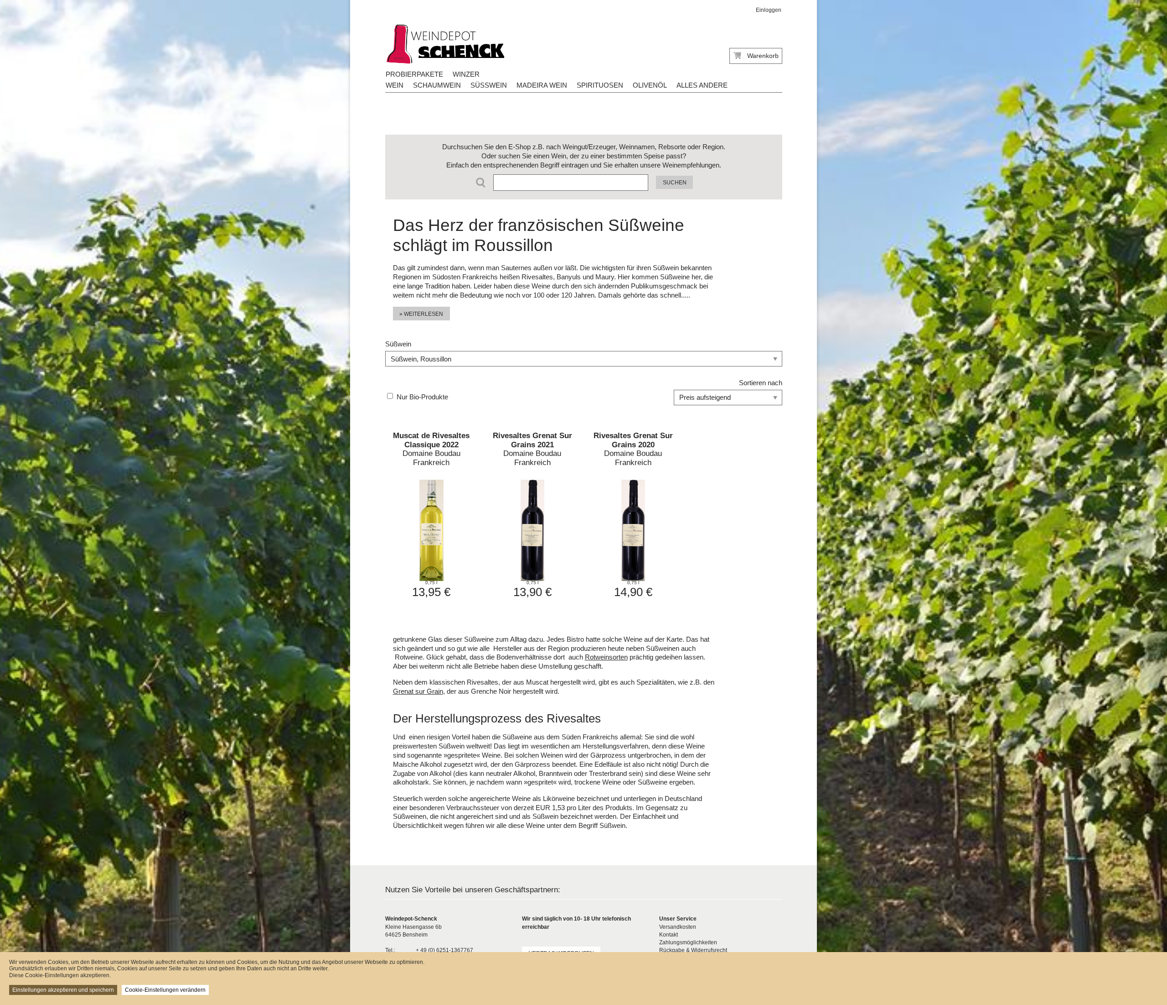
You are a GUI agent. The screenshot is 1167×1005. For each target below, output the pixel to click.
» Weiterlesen (421, 314)
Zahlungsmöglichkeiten (688, 942)
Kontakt (668, 935)
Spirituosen (600, 85)
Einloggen (768, 10)
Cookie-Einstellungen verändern (165, 990)
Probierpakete (414, 74)
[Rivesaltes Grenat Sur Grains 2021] (532, 514)
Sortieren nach (760, 383)
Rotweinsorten (606, 657)
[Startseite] (444, 44)
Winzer (466, 74)
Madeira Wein (541, 85)
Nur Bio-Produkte (422, 397)
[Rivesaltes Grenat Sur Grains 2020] (633, 514)
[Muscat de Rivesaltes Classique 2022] (431, 514)
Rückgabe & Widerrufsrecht (693, 950)
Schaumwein (437, 85)
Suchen (675, 182)
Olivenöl (650, 85)
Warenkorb (763, 55)
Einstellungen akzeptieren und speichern (63, 990)
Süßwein (488, 85)
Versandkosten (677, 927)
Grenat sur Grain (418, 691)
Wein (394, 85)
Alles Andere (702, 85)
